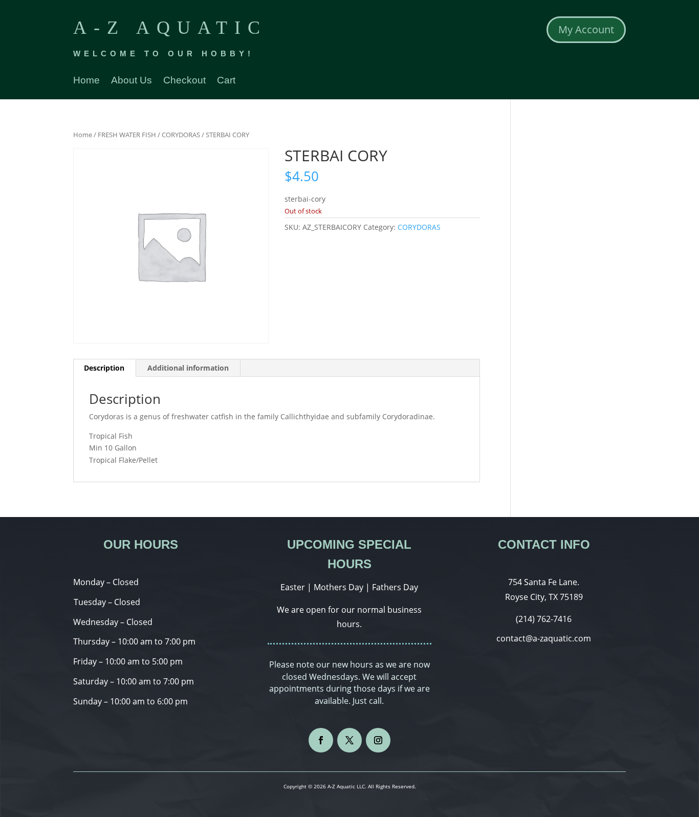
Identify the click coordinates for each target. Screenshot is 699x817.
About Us (131, 81)
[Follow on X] (349, 740)
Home (86, 81)
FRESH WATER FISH (127, 134)
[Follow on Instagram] (378, 740)
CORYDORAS (181, 134)
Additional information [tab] (188, 368)
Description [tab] (104, 368)
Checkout (184, 81)
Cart (226, 81)
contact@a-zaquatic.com (543, 638)
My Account (586, 29)
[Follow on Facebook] (321, 740)
